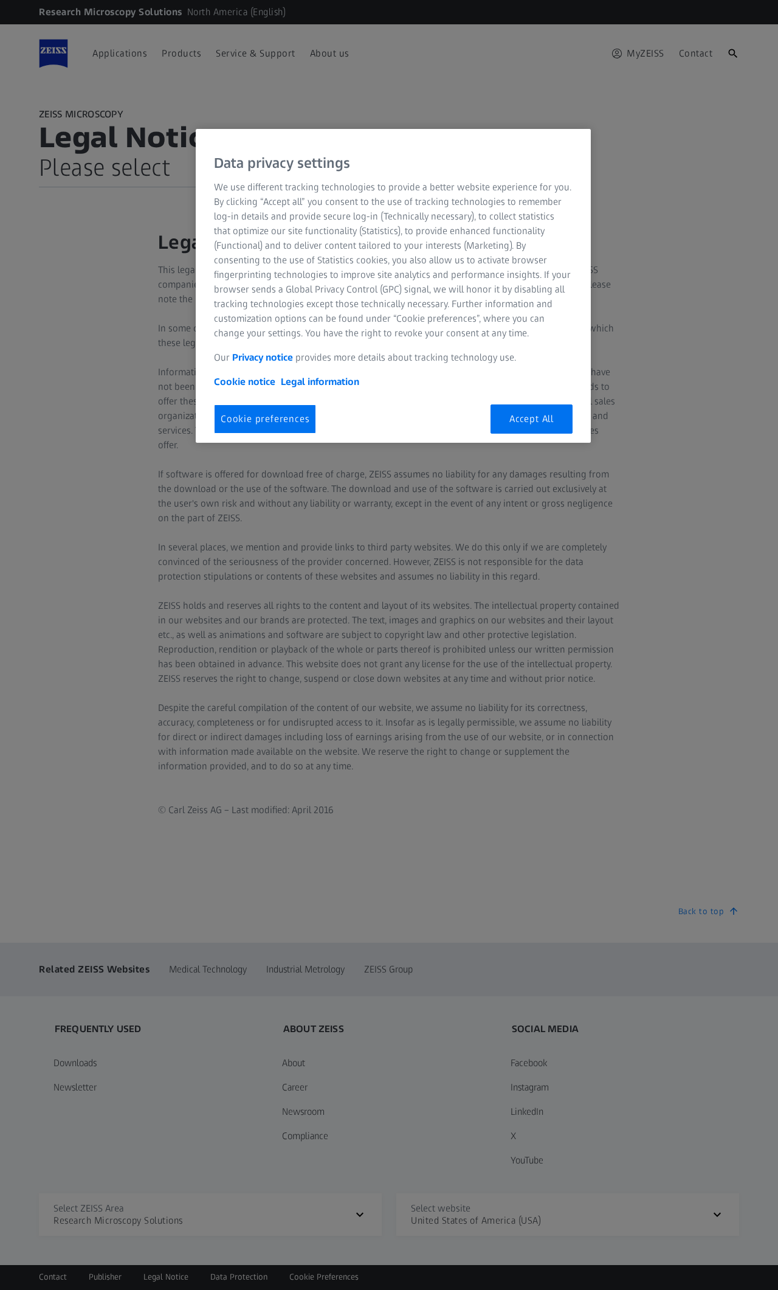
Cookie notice (244, 381)
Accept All (531, 419)
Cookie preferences (265, 419)
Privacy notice (262, 357)
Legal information (320, 381)
